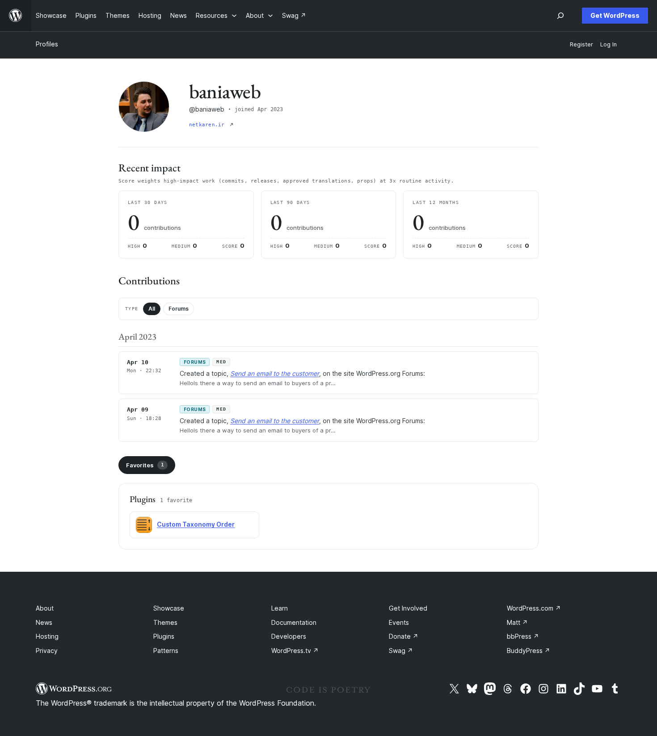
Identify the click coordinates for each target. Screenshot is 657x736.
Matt (517, 622)
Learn (279, 608)
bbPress (523, 636)
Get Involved (408, 608)
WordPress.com (534, 608)
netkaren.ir (208, 125)
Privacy (47, 650)
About (45, 608)
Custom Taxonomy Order (196, 524)
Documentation (293, 622)
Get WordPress (615, 15)
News (44, 622)
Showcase (168, 608)
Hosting (47, 636)
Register (581, 44)
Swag (401, 650)
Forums (178, 308)
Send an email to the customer (274, 373)
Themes (165, 622)
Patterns (165, 650)
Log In (608, 44)
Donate (403, 636)
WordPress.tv (295, 650)
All (151, 308)
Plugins (163, 636)
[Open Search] (560, 15)
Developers (288, 636)
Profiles (47, 44)
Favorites (145, 465)
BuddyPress (528, 650)
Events (399, 622)
